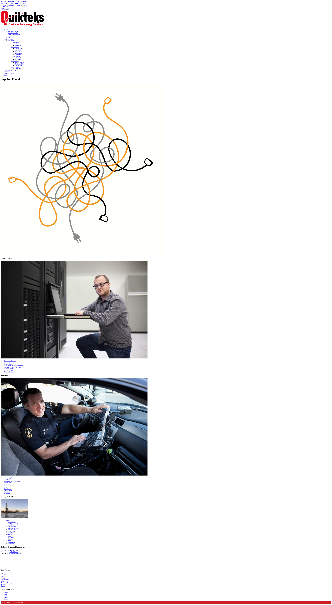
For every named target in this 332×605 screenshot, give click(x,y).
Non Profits (7, 492)
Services (6, 28)
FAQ (9, 37)
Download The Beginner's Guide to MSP (14, 5)
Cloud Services (8, 364)
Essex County (15, 47)
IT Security (7, 362)
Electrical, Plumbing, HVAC (12, 481)
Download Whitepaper (7, 582)
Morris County (15, 61)
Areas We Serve (8, 39)
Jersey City (11, 532)
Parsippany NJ (18, 65)
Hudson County (15, 56)
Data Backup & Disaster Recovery (13, 365)
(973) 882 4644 (13, 3)
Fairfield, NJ (18, 50)
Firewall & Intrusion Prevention (12, 367)
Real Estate (7, 493)
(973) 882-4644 (5, 6)
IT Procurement (8, 368)
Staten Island (11, 542)
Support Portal (5, 3)
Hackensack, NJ (19, 43)
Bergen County (15, 42)
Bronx (9, 536)
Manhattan (10, 539)
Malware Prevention (9, 372)
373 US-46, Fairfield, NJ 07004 (9, 550)
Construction (7, 479)
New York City (12, 70)
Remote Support (8, 370)
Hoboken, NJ (18, 57)
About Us (7, 29)
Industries (6, 71)
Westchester (11, 543)
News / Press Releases (14, 34)
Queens (10, 540)
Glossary (3, 584)
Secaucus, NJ (18, 59)
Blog (5, 75)
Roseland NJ (18, 54)
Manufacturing (8, 489)
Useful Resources (9, 73)
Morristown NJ (19, 64)
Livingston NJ (18, 51)
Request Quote (22, 3)
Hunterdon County (13, 528)
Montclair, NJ (18, 53)
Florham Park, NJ (19, 62)
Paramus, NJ (18, 45)
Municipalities (8, 490)
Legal (5, 487)
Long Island (11, 537)
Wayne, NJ (18, 68)
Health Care (7, 482)
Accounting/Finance (9, 478)
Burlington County (13, 523)
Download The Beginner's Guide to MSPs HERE (14, 1)
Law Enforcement (9, 485)
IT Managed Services (10, 361)
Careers (10, 36)
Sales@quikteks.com (15, 553)
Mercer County (12, 529)
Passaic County (15, 67)
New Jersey (11, 40)
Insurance (6, 484)
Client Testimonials (13, 33)
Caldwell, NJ (18, 48)
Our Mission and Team (14, 31)
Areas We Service (5, 575)
